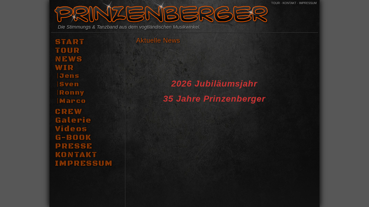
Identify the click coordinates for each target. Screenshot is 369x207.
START (70, 42)
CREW (68, 112)
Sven (69, 84)
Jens (69, 76)
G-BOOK (73, 138)
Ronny (72, 93)
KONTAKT (289, 3)
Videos (71, 129)
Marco (72, 101)
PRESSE (74, 146)
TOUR (275, 3)
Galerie (73, 120)
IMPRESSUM (308, 3)
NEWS (69, 59)
